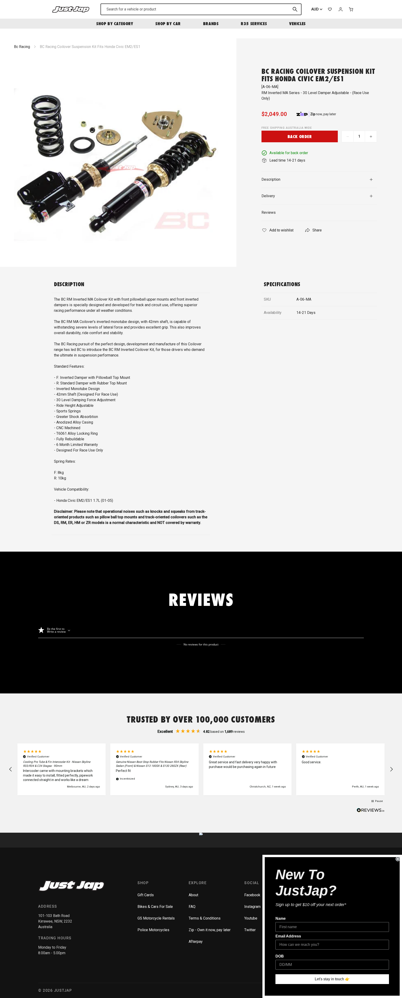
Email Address (288, 936)
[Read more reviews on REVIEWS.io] (371, 811)
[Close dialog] (397, 859)
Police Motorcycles (153, 930)
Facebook (252, 895)
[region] (201, 769)
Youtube (250, 918)
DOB (279, 956)
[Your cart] (351, 9)
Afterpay (196, 941)
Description (270, 179)
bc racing (22, 46)
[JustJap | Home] (71, 9)
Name (280, 918)
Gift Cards (145, 895)
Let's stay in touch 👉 (332, 979)
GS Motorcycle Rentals (156, 918)
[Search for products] (295, 9)
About (193, 895)
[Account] (340, 9)
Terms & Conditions (205, 918)
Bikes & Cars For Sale (155, 906)
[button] (10, 769)
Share (317, 230)
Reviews (268, 212)
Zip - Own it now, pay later (210, 930)
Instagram (252, 906)
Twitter (250, 930)
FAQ (192, 906)
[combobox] (201, 9)
